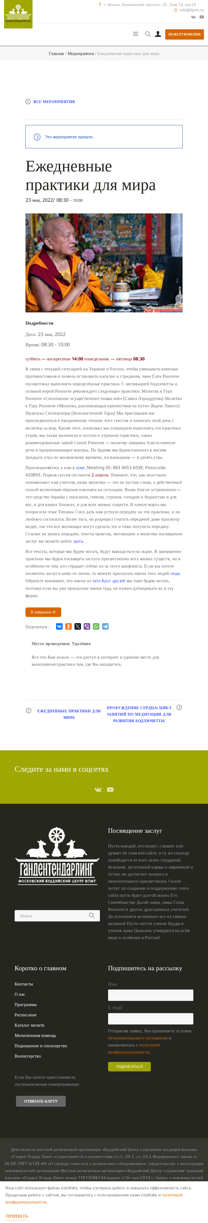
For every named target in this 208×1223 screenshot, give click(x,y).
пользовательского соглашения (137, 1038)
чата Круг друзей (108, 581)
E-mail (115, 1007)
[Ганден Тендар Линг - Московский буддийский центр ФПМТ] (18, 14)
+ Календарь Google (54, 113)
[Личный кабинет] (158, 34)
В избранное (41, 612)
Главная (56, 53)
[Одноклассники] (68, 626)
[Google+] (193, 17)
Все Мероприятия (54, 101)
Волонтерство (28, 1056)
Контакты (24, 984)
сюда (175, 573)
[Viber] (87, 626)
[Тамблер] (98, 789)
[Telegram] (105, 626)
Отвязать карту (41, 1101)
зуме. (81, 467)
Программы (26, 1004)
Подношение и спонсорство (41, 1046)
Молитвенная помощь (35, 1035)
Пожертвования (184, 34)
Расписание (26, 1015)
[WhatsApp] (96, 626)
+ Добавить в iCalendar (108, 113)
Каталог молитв (29, 1025)
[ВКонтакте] (59, 626)
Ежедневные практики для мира (69, 714)
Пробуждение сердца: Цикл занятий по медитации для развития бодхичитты (139, 714)
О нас (20, 994)
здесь (78, 541)
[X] (77, 626)
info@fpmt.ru (192, 10)
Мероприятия (81, 53)
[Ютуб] (202, 17)
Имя (112, 984)
